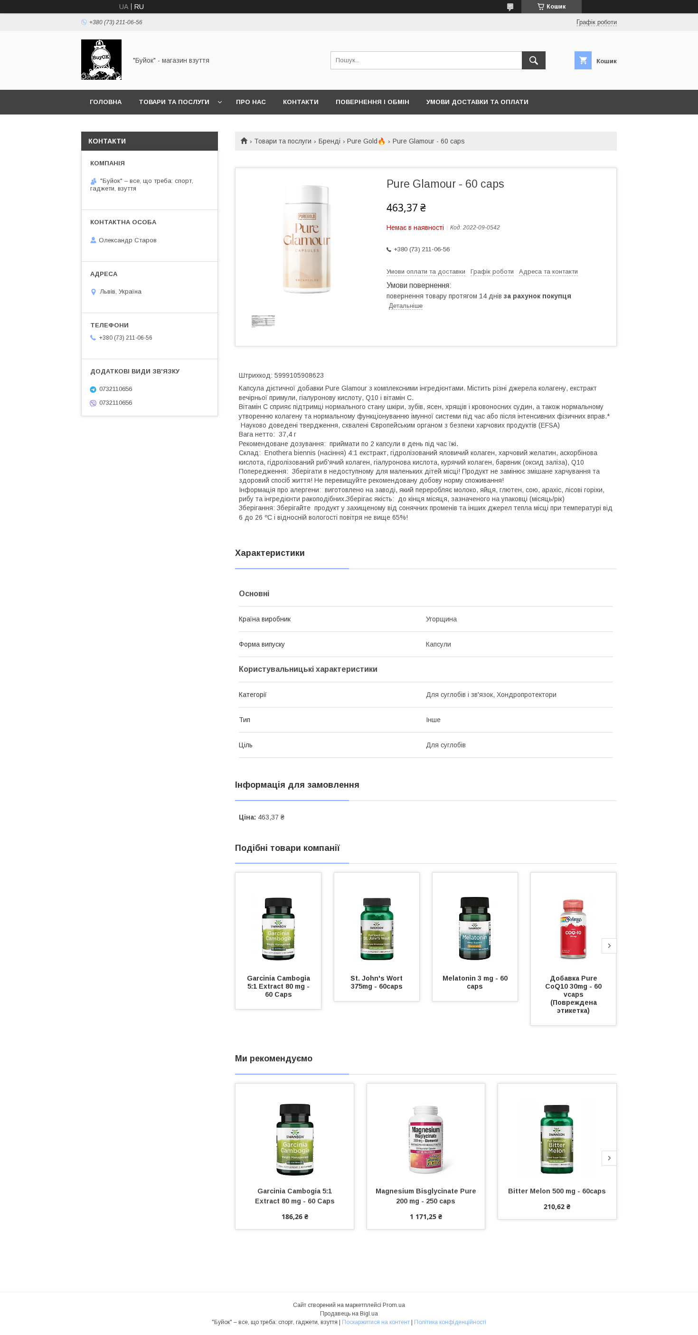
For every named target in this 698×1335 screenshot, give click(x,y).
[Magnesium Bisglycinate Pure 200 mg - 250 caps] (426, 1131)
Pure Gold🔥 (366, 141)
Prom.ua (394, 1305)
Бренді (329, 141)
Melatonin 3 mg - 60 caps (476, 982)
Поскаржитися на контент (376, 1322)
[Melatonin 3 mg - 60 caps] (475, 920)
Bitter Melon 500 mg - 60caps (557, 1191)
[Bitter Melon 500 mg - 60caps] (557, 1131)
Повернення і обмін (372, 101)
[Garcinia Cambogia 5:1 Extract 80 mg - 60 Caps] (278, 920)
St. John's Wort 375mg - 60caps (377, 982)
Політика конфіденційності (450, 1322)
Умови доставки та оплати (477, 101)
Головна (106, 101)
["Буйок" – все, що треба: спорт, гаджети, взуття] (101, 77)
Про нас (251, 101)
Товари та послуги (174, 101)
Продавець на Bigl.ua (349, 1313)
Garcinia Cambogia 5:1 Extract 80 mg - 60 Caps (279, 986)
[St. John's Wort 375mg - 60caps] (377, 920)
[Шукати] (534, 60)
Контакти (301, 101)
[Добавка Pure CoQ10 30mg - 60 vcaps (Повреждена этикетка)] (573, 920)
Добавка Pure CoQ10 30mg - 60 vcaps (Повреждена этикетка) (574, 994)
